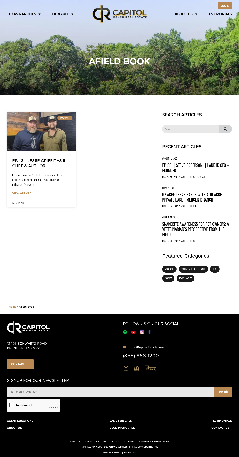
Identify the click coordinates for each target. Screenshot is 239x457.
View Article (21, 193)
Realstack (130, 452)
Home (12, 307)
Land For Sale (121, 421)
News (193, 176)
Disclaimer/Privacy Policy (154, 441)
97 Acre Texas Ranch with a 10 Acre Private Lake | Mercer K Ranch (192, 197)
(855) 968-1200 (141, 355)
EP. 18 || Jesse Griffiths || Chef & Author (38, 163)
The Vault (59, 14)
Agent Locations (20, 421)
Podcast (201, 176)
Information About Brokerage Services (104, 446)
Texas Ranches (21, 14)
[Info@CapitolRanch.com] (124, 347)
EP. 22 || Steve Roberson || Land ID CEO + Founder (195, 167)
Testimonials (219, 14)
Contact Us (220, 428)
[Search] (225, 129)
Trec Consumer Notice (145, 446)
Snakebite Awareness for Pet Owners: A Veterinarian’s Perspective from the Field (195, 229)
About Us (184, 14)
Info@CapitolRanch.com (146, 347)
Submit (223, 392)
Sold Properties (122, 428)
